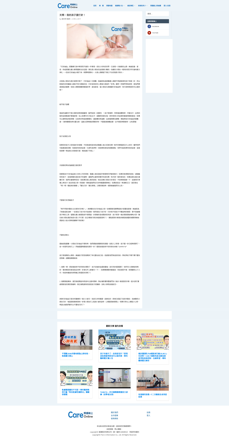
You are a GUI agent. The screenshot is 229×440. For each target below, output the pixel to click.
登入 (148, 415)
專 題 (101, 6)
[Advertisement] (159, 66)
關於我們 (114, 412)
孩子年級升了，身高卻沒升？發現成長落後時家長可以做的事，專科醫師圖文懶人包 (114, 355)
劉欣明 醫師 (66, 19)
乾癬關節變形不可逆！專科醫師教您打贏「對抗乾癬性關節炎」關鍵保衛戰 (75, 392)
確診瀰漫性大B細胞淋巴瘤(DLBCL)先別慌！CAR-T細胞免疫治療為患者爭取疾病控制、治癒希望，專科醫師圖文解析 (152, 357)
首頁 (94, 6)
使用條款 (114, 418)
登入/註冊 (167, 6)
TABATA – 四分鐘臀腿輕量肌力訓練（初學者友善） (114, 393)
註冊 (148, 412)
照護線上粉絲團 (155, 6)
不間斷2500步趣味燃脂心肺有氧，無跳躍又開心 (76, 354)
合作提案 (114, 415)
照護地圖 (109, 6)
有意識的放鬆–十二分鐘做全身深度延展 (152, 395)
